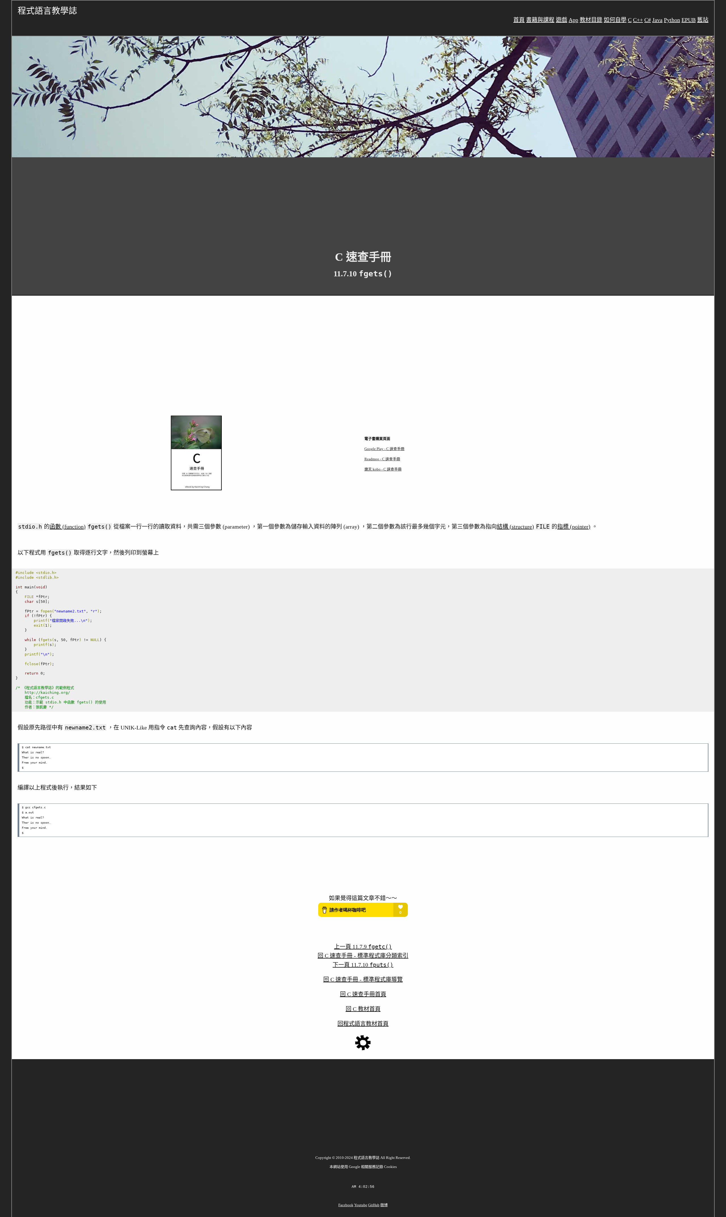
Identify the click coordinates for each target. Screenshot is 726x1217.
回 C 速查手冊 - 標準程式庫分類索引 (363, 956)
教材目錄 (591, 20)
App (573, 20)
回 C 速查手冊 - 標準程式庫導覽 (363, 979)
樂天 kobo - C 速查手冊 (383, 469)
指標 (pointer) (573, 526)
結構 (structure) (515, 526)
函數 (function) (68, 526)
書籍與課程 (540, 20)
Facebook (345, 1205)
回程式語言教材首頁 (363, 1024)
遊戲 (561, 20)
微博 (384, 1205)
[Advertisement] (182, 199)
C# (647, 20)
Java (657, 20)
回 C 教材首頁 (363, 1009)
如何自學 (615, 20)
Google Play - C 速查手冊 (384, 449)
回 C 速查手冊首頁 (363, 994)
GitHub (373, 1205)
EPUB (688, 20)
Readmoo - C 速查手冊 (382, 459)
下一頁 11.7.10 (363, 965)
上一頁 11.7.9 (363, 947)
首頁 (519, 20)
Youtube (360, 1205)
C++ (638, 20)
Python (672, 20)
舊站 (702, 20)
